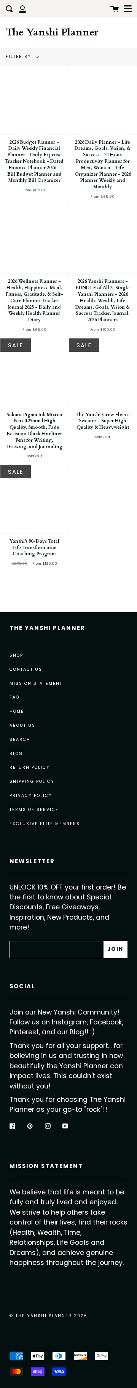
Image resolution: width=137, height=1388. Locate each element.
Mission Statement (36, 683)
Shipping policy (32, 781)
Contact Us (26, 669)
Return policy (30, 767)
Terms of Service (34, 810)
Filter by (19, 56)
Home (17, 711)
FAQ (14, 697)
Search (20, 739)
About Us (22, 725)
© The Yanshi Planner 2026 (49, 1316)
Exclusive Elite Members (45, 824)
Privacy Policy (31, 795)
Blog (16, 754)
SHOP (16, 655)
